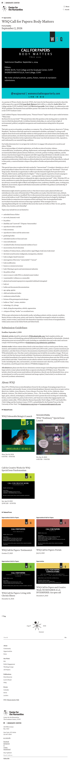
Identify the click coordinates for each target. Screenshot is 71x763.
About (5, 646)
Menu (67, 6)
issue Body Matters (27, 104)
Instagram (6, 743)
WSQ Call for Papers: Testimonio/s (17, 550)
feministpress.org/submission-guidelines (40, 343)
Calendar (6, 690)
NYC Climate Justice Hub (11, 700)
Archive (5, 695)
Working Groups (8, 667)
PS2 (4, 661)
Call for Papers (15, 517)
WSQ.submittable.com (37, 336)
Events (5, 687)
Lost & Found (7, 680)
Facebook (6, 741)
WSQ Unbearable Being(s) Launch (17, 416)
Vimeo (5, 747)
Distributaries (7, 677)
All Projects (6, 669)
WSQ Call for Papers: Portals (48, 550)
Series (5, 692)
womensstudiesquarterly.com (50, 404)
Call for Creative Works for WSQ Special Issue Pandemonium (16, 469)
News (5, 654)
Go (65, 637)
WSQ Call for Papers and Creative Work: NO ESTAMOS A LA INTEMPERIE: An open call (51, 590)
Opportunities (7, 18)
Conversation (40, 415)
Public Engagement (9, 664)
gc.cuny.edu (6, 738)
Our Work (6, 658)
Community (7, 648)
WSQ (5, 682)
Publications (7, 674)
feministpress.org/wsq (29, 404)
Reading (47, 415)
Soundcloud (6, 749)
